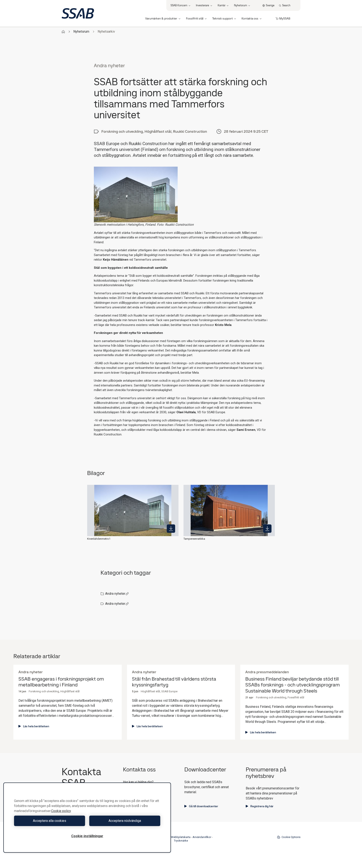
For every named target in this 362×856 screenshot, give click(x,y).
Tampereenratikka (194, 538)
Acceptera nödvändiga (125, 821)
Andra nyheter (115, 594)
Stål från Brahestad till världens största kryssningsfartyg (174, 682)
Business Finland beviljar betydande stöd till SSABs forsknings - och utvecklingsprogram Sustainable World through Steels (292, 685)
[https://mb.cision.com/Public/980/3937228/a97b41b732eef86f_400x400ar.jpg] (171, 528)
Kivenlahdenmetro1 (98, 538)
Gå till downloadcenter (203, 806)
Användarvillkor (202, 837)
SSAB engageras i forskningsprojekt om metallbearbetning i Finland (61, 682)
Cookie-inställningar (87, 836)
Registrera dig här (261, 806)
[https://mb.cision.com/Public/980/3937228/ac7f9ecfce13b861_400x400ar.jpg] (267, 528)
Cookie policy (61, 811)
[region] (87, 818)
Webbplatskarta (180, 837)
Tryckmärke (181, 840)
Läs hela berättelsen (36, 726)
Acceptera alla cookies (49, 821)
